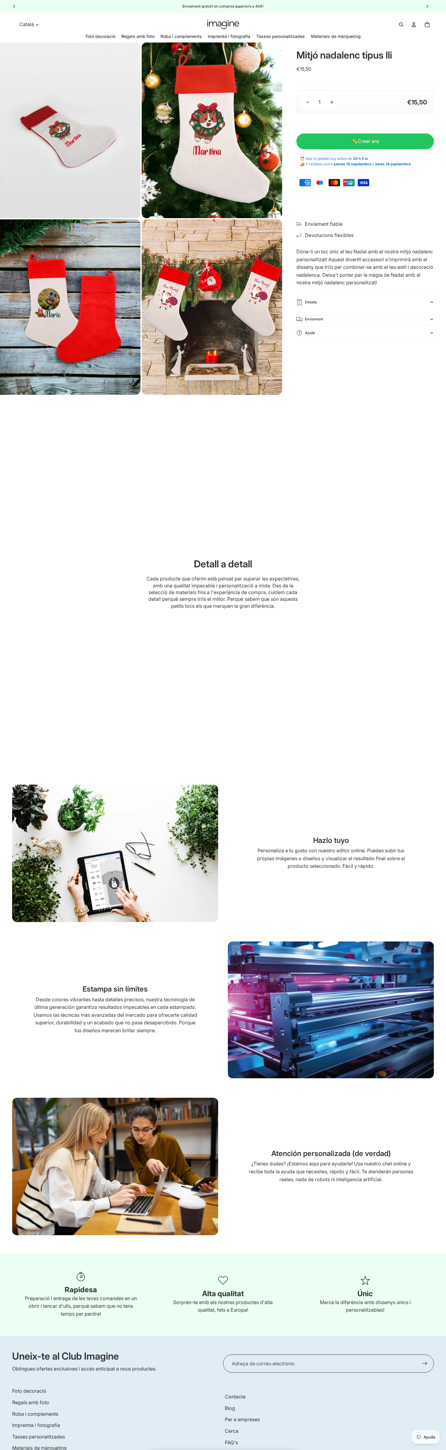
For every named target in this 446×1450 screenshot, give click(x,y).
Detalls (311, 302)
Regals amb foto (30, 1402)
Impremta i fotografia (36, 1425)
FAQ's (231, 1442)
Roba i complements (35, 1414)
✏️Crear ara (365, 141)
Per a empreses (242, 1419)
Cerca (231, 1431)
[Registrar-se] (424, 1363)
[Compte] (414, 24)
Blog (230, 1408)
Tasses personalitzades (38, 1437)
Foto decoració (29, 1391)
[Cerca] (401, 24)
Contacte (235, 1397)
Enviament (314, 319)
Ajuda (310, 332)
